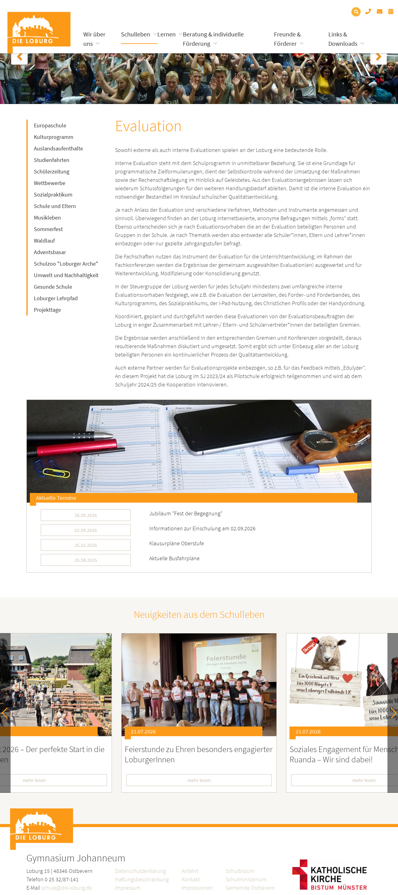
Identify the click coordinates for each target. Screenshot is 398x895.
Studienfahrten (51, 159)
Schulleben (135, 34)
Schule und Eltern (55, 206)
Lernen (166, 34)
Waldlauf (44, 240)
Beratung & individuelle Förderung (213, 38)
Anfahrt (190, 870)
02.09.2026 (86, 530)
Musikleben (47, 217)
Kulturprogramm (53, 136)
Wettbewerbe (49, 183)
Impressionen (197, 887)
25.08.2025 (86, 560)
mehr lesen (199, 780)
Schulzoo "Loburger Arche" (66, 263)
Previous (7, 713)
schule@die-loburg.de (66, 887)
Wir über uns (94, 38)
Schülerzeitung (51, 171)
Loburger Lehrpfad (56, 298)
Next (391, 713)
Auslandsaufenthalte (58, 148)
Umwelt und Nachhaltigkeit (66, 275)
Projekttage (47, 309)
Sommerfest (48, 229)
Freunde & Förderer (287, 38)
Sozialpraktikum (53, 194)
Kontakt (191, 879)
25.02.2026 (86, 545)
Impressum (128, 887)
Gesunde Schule (53, 286)
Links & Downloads (342, 38)
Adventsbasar (50, 252)
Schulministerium (246, 879)
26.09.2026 (86, 515)
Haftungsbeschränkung (142, 879)
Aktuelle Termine (56, 497)
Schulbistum (240, 870)
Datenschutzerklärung (140, 870)
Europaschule (50, 125)
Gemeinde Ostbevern (250, 887)
